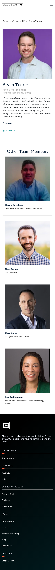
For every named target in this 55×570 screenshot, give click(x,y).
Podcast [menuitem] (6, 500)
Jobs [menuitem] (4, 479)
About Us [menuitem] (7, 553)
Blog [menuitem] (4, 539)
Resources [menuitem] (7, 545)
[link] (12, 4)
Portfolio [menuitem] (7, 466)
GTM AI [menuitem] (5, 527)
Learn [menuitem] (5, 514)
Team (5, 21)
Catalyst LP (18, 21)
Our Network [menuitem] (9, 451)
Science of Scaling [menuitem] (13, 487)
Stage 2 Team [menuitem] (8, 560)
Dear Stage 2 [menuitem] (8, 521)
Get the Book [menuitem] (8, 494)
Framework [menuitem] (7, 506)
